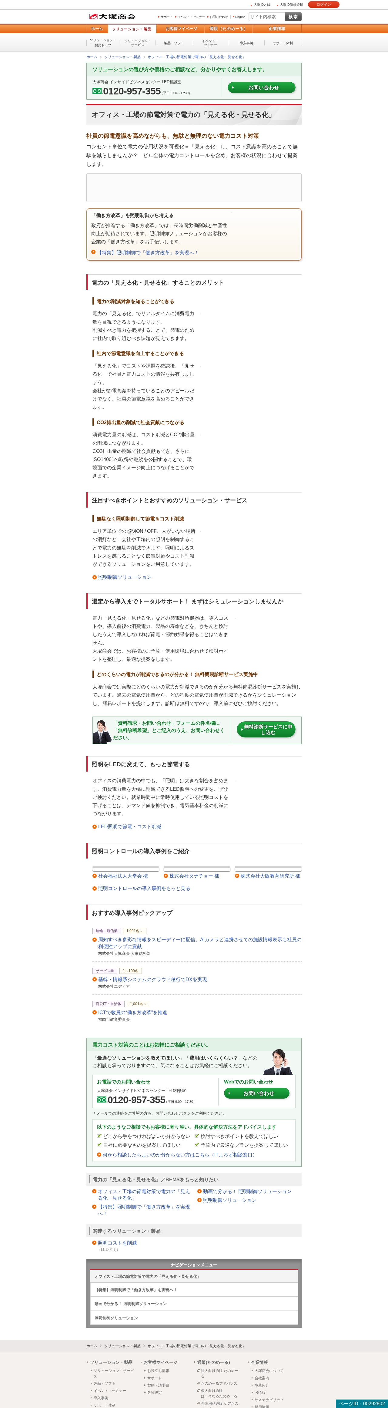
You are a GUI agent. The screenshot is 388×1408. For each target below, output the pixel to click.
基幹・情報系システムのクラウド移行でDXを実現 (152, 979)
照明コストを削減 (117, 1242)
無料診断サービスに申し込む (268, 729)
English (240, 16)
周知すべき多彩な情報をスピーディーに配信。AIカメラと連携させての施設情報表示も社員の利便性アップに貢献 (200, 942)
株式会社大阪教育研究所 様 (270, 875)
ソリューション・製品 (132, 29)
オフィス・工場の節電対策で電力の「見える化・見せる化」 (144, 1194)
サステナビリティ (269, 1399)
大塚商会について (269, 1370)
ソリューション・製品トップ (103, 42)
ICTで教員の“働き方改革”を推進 (132, 1012)
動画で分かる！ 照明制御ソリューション (247, 1191)
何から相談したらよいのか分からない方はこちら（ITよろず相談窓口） (180, 1154)
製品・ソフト (174, 43)
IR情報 (260, 1392)
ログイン (323, 4)
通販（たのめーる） (229, 28)
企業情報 (277, 28)
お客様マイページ (181, 28)
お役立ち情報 (158, 1370)
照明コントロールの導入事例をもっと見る (144, 888)
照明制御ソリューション (125, 576)
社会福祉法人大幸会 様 (123, 875)
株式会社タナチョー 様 (194, 875)
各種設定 (154, 1392)
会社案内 (262, 1378)
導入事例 (246, 43)
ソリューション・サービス (137, 43)
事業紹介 (262, 1385)
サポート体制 (283, 43)
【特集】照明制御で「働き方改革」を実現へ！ (148, 252)
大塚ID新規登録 (291, 4)
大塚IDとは (262, 4)
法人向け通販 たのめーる (219, 1373)
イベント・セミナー (191, 16)
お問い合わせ (219, 16)
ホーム (97, 28)
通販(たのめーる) (213, 1362)
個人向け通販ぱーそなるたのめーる (219, 1393)
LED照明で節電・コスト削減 (129, 826)
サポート (167, 16)
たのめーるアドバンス (219, 1383)
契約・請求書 (158, 1385)
